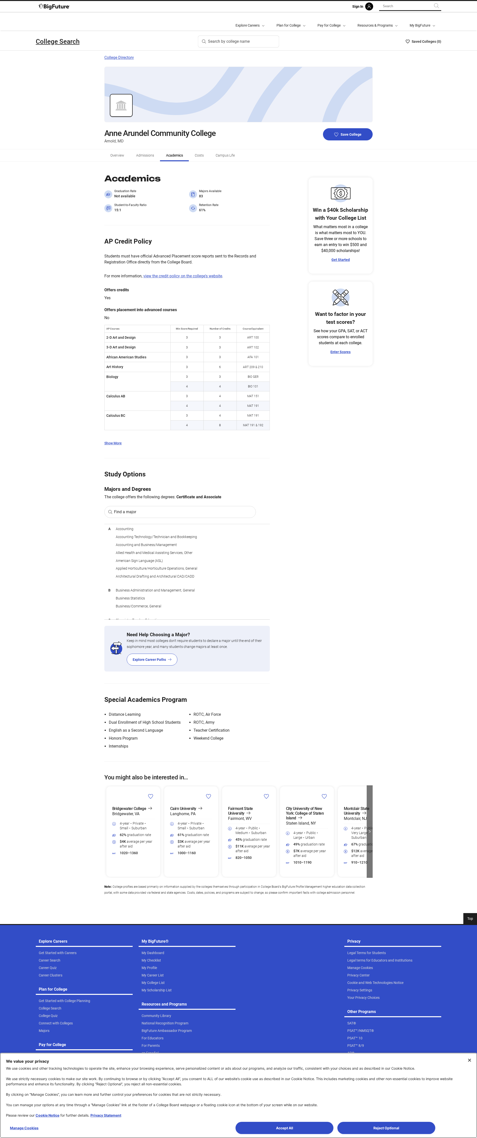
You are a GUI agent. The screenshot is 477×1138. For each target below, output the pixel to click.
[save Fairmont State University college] (266, 796)
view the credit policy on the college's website (182, 276)
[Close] (469, 1060)
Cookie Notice (47, 1115)
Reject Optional (386, 1128)
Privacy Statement (105, 1115)
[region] (187, 572)
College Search (58, 41)
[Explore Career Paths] (187, 649)
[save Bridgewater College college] (150, 796)
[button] (107, 831)
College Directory (119, 57)
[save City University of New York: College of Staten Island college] (324, 796)
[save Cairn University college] (208, 796)
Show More (113, 443)
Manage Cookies (24, 1128)
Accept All (284, 1128)
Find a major (125, 511)
